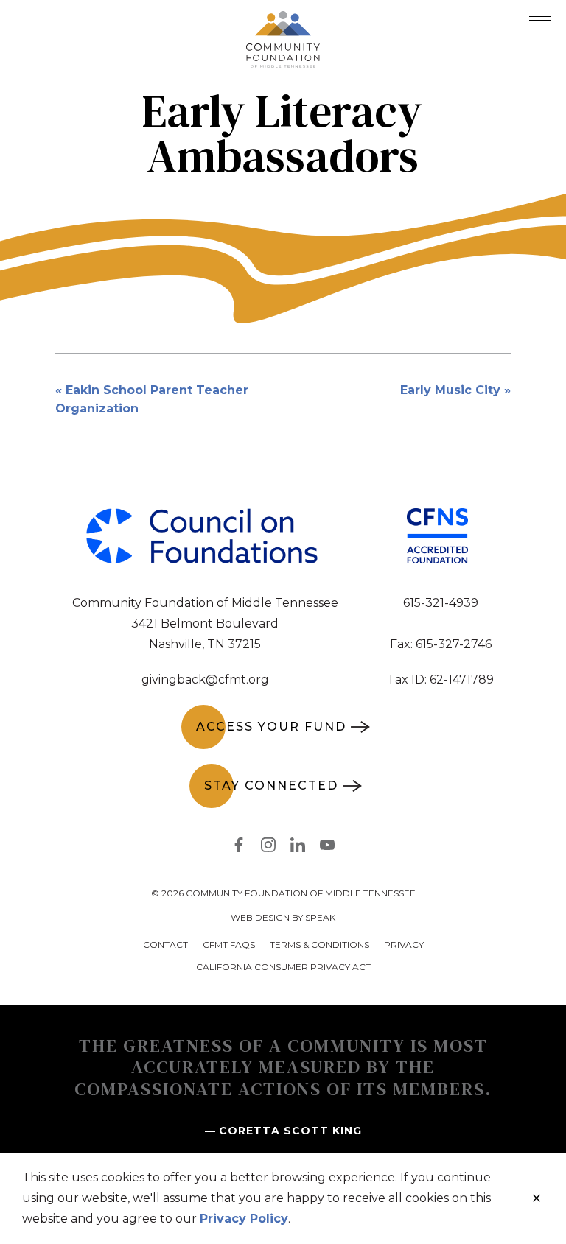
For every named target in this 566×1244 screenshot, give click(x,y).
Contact (165, 944)
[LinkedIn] (297, 848)
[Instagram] (268, 848)
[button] (540, 16)
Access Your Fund (271, 727)
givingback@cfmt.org (205, 679)
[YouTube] (327, 848)
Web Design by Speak (283, 917)
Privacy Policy (244, 1219)
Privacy (404, 944)
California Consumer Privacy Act (283, 966)
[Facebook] (238, 848)
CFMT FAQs (229, 944)
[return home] (283, 20)
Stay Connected (271, 786)
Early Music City (450, 390)
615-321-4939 (440, 603)
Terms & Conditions (319, 944)
